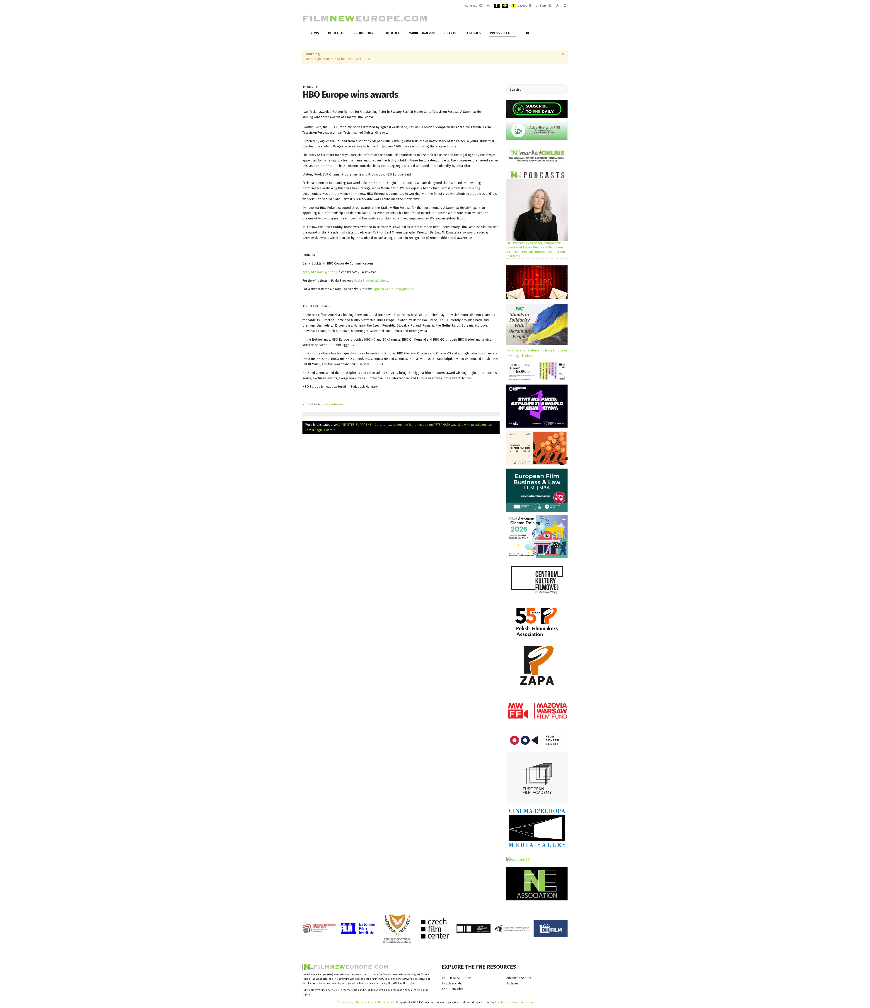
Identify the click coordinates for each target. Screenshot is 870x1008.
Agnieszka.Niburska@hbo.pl (393, 289)
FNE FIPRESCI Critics (456, 978)
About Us (388, 1002)
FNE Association (453, 983)
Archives (512, 983)
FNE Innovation (453, 989)
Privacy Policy (345, 1002)
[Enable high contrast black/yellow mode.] (505, 5)
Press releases (332, 404)
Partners (361, 1002)
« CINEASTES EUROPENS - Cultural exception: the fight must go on (385, 425)
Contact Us (375, 1002)
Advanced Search (518, 978)
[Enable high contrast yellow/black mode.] (513, 5)
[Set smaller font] (549, 5)
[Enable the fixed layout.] (530, 5)
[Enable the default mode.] (480, 5)
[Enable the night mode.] (488, 5)
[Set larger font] (565, 5)
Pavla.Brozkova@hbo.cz (371, 281)
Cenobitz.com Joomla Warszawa (514, 1002)
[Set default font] (557, 5)
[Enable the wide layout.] (536, 5)
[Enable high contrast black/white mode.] (497, 5)
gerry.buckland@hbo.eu (320, 272)
